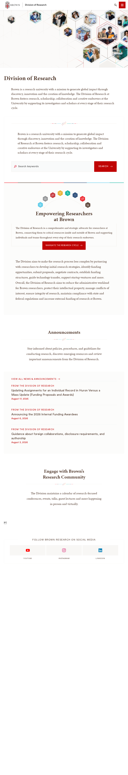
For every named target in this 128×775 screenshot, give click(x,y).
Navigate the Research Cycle (62, 245)
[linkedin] (100, 550)
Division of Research (35, 5)
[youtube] (28, 550)
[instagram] (64, 550)
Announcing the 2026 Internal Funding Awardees (44, 414)
